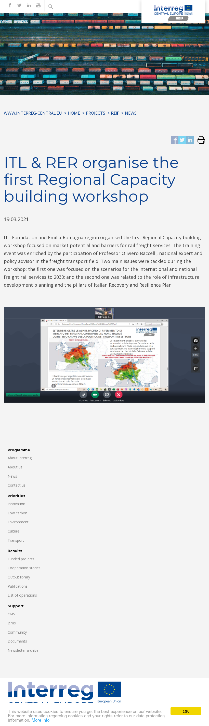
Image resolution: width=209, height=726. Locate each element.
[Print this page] (199, 140)
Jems (12, 623)
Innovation (16, 503)
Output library (19, 577)
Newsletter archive (23, 650)
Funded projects (21, 558)
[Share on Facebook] (174, 140)
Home (74, 113)
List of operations (22, 595)
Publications (18, 586)
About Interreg (20, 457)
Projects (95, 113)
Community (17, 632)
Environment (18, 521)
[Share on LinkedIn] (190, 140)
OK (186, 711)
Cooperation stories (24, 567)
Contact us (16, 485)
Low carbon (17, 513)
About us (15, 467)
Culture (13, 531)
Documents (17, 641)
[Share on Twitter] (182, 140)
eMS (11, 613)
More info (40, 720)
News (131, 113)
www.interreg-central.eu (33, 113)
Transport (16, 540)
